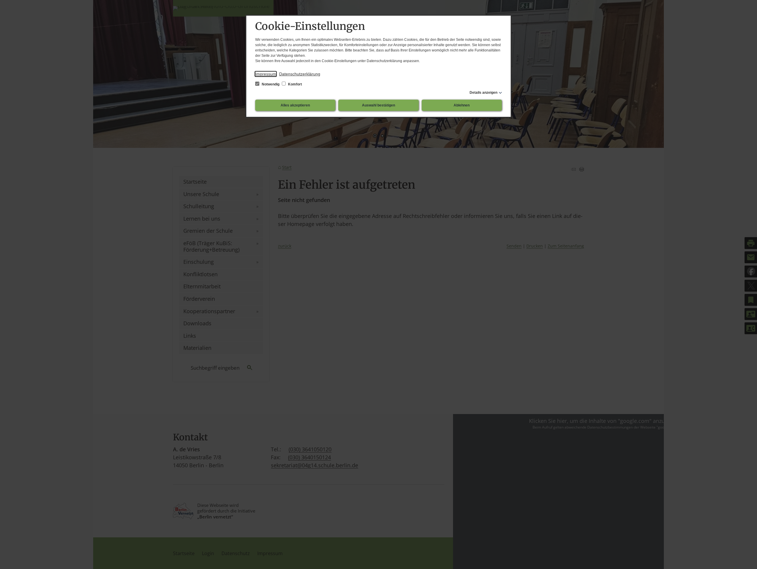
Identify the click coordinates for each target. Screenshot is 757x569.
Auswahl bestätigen (378, 105)
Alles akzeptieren (295, 105)
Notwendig (270, 84)
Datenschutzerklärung (299, 74)
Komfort (294, 84)
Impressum (265, 74)
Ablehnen (462, 105)
